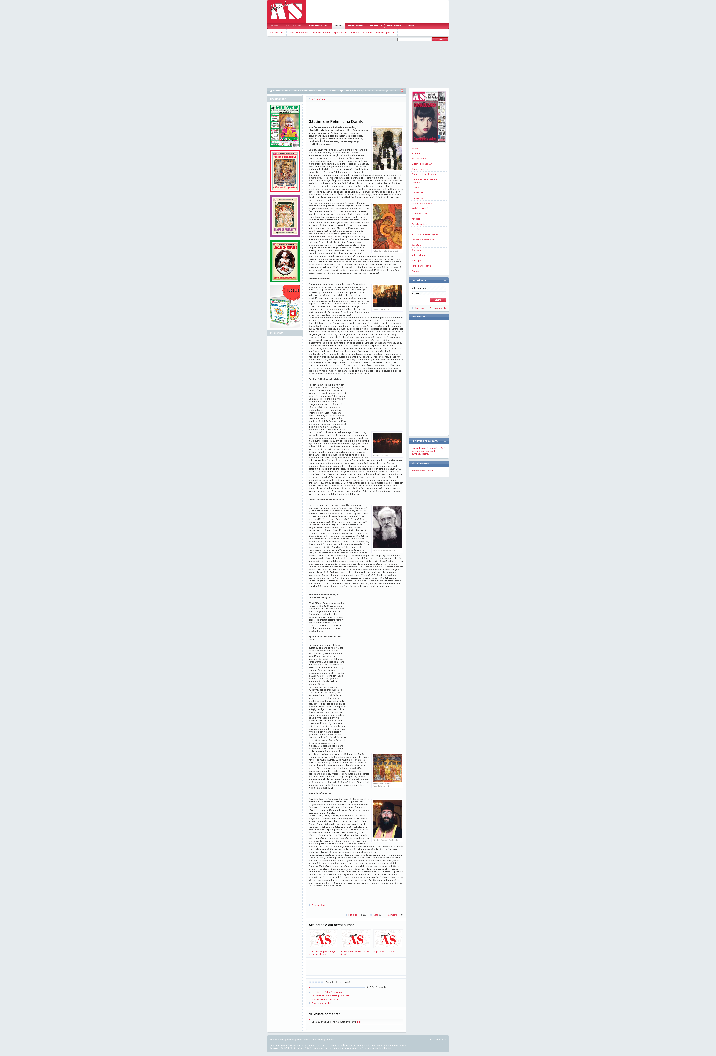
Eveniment (417, 192)
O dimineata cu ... (421, 213)
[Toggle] (445, 280)
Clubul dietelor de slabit (424, 174)
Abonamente (355, 25)
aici (359, 1022)
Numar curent (277, 1039)
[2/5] (313, 981)
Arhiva (338, 25)
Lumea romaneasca (298, 32)
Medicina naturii (321, 32)
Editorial (416, 187)
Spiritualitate (340, 32)
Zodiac (415, 271)
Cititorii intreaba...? (422, 163)
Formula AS (280, 90)
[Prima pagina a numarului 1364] (429, 117)
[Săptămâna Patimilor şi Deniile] (387, 248)
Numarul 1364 (327, 90)
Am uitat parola (438, 308)
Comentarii (395, 914)
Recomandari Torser (422, 470)
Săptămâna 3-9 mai (384, 951)
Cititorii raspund (420, 169)
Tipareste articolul (321, 1003)
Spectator (417, 250)
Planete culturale (420, 224)
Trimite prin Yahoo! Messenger (328, 992)
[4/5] (319, 981)
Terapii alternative (421, 266)
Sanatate (367, 32)
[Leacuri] (285, 172)
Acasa (415, 148)
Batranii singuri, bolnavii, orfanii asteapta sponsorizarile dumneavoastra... (428, 451)
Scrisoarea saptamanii (423, 239)
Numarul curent (319, 25)
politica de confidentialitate (378, 1048)
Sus (444, 1039)
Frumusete (417, 198)
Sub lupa (416, 260)
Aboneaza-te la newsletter (325, 999)
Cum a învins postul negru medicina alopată (322, 952)
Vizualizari (358, 914)
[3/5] (316, 981)
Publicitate (375, 25)
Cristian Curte (319, 905)
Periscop (416, 219)
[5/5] (322, 981)
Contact (410, 25)
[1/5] (310, 981)
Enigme (355, 32)
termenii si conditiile (350, 1048)
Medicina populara (385, 32)
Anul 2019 (308, 90)
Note (377, 914)
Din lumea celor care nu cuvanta (424, 180)
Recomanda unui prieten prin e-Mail (330, 995)
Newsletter (394, 25)
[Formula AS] (286, 11)
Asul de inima (277, 32)
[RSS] (402, 90)
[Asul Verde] (285, 127)
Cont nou (419, 308)
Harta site (435, 1039)
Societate (416, 245)
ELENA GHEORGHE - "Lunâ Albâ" (355, 952)
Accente (416, 153)
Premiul (416, 229)
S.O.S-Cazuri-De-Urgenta (425, 234)
